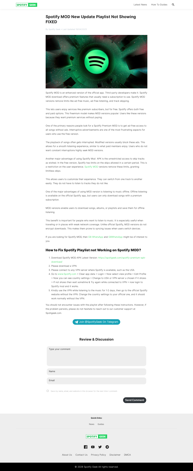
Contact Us (81, 454)
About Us (67, 454)
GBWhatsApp (116, 236)
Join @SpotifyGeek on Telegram (98, 321)
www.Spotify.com (66, 273)
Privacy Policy (98, 454)
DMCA (127, 454)
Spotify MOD (91, 166)
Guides (101, 424)
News (91, 424)
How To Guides (159, 4)
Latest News (140, 4)
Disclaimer (115, 454)
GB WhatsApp (95, 236)
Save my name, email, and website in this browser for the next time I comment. (84, 391)
